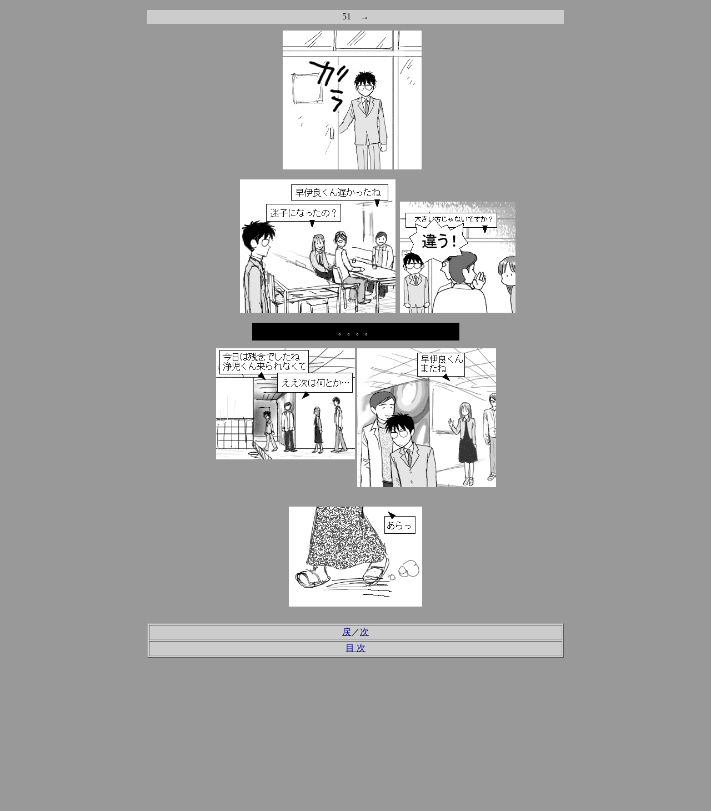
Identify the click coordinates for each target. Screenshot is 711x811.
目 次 (355, 648)
